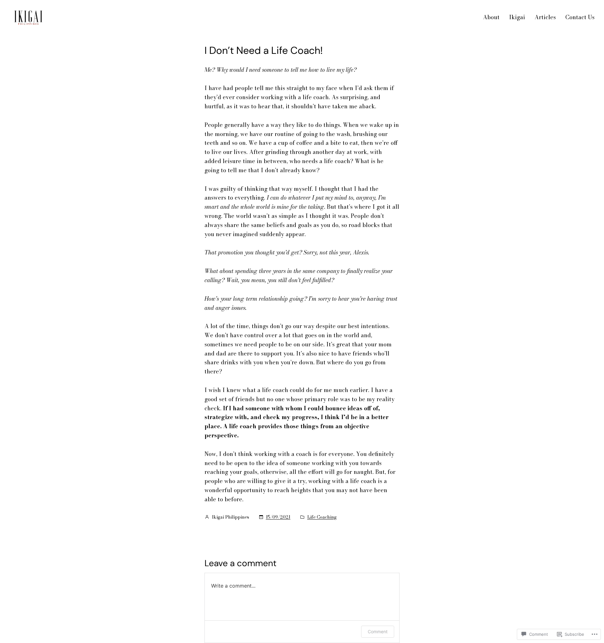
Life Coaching (322, 517)
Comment (378, 631)
